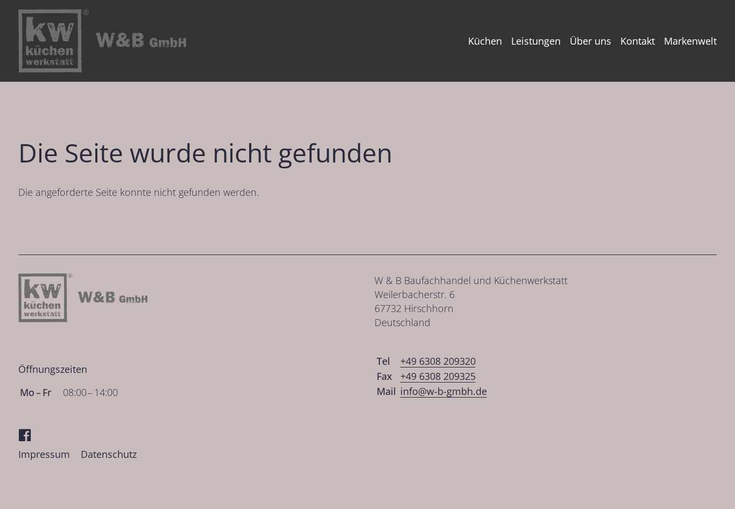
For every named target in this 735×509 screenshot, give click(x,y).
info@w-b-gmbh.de (443, 391)
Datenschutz (109, 454)
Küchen (485, 40)
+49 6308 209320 (438, 361)
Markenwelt (690, 40)
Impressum (44, 454)
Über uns (590, 40)
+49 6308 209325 (438, 376)
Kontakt (637, 40)
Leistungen (536, 40)
